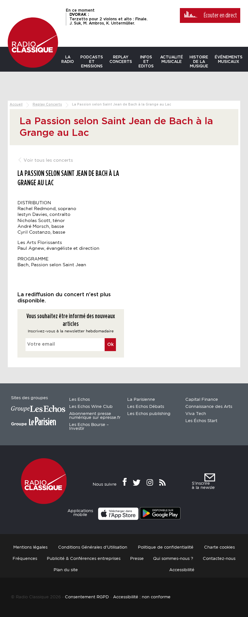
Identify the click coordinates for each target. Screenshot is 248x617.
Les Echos (79, 399)
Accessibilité (181, 570)
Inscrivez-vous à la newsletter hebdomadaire (71, 331)
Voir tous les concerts (47, 160)
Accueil (16, 104)
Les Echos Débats (145, 407)
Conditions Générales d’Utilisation (92, 547)
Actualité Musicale (171, 59)
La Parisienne (141, 399)
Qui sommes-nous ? (173, 559)
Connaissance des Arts (208, 407)
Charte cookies (219, 547)
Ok (110, 344)
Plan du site (66, 570)
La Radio (67, 59)
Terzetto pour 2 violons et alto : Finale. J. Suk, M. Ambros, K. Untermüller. (108, 19)
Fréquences (25, 559)
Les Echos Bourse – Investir (89, 426)
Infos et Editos (146, 61)
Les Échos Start (201, 421)
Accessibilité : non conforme (141, 597)
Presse (137, 559)
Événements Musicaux (229, 59)
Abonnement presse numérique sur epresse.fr (94, 416)
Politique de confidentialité (165, 547)
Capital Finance (201, 399)
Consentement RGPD (87, 597)
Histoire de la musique (199, 61)
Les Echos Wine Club (91, 407)
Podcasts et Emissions (91, 61)
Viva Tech (195, 414)
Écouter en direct (220, 15)
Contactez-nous (219, 559)
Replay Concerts (120, 59)
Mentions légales (30, 547)
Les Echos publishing (148, 414)
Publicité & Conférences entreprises (83, 559)
